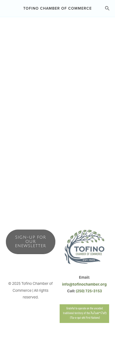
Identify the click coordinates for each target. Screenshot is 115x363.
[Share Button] (101, 68)
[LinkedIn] (42, 267)
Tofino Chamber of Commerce (57, 8)
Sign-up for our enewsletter (30, 241)
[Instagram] (30, 267)
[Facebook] (18, 267)
